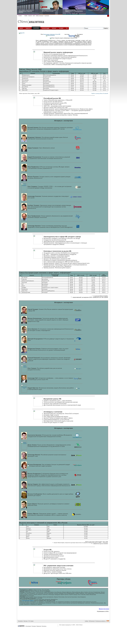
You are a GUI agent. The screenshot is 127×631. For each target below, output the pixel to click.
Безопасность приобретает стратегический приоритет (60, 57)
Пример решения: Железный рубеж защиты (57, 267)
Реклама (34, 626)
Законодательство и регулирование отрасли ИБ (58, 241)
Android (30, 15)
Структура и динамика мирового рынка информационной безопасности (65, 55)
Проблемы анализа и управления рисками (57, 256)
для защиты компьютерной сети (74, 263)
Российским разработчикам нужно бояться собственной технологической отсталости (48, 138)
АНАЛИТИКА (36, 28)
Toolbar (86, 621)
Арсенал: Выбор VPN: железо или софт (56, 107)
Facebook (46, 15)
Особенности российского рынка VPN (55, 103)
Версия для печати (104, 609)
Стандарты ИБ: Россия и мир (52, 104)
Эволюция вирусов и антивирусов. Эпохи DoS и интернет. (61, 413)
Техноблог (20, 621)
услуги (53, 554)
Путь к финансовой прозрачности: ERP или (61, 261)
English (20, 15)
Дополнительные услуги (51, 557)
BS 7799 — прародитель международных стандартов (60, 254)
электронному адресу (28, 600)
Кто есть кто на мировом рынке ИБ (54, 54)
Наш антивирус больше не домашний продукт (49, 464)
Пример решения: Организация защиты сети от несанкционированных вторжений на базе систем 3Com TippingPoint (65, 265)
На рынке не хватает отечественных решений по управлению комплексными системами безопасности (49, 157)
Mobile (25, 15)
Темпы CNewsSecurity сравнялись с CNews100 (58, 100)
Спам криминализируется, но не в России (56, 419)
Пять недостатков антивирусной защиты (56, 416)
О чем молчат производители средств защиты (58, 58)
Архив (31, 621)
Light (34, 15)
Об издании (28, 626)
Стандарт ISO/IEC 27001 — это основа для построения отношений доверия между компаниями (49, 187)
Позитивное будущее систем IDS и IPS (55, 257)
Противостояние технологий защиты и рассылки (58, 421)
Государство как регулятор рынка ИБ (55, 240)
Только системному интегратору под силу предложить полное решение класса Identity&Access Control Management (50, 226)
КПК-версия (92, 621)
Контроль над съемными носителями (55, 403)
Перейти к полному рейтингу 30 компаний (99, 93)
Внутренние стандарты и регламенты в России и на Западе (62, 238)
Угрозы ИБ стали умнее (51, 60)
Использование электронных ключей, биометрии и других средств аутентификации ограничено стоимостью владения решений (49, 359)
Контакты (44, 626)
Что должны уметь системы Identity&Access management (61, 253)
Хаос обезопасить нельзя (41, 148)
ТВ (66, 28)
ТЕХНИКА (61, 28)
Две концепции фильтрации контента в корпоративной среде (62, 405)
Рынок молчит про (53, 101)
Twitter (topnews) (40, 15)
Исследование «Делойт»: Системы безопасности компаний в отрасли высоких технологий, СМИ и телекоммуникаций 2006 (68, 63)
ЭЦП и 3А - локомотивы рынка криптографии (57, 106)
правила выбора (53, 572)
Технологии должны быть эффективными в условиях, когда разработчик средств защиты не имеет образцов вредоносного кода (48, 320)
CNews (80, 625)
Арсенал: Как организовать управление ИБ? (57, 259)
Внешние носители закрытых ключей (55, 570)
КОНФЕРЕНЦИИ (45, 28)
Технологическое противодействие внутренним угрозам (61, 402)
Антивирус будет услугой (51, 415)
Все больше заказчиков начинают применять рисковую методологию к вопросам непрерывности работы (50, 128)
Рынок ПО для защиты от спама (53, 422)
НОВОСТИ (28, 28)
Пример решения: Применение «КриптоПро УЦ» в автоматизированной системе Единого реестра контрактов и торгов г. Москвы (66, 114)
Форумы (26, 621)
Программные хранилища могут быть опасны (57, 569)
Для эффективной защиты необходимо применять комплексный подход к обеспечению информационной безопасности (49, 484)
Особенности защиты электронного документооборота (60, 260)
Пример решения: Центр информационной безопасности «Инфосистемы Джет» (68, 109)
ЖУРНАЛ (54, 28)
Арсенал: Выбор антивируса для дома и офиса (58, 418)
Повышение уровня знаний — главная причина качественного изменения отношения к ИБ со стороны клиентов (48, 514)
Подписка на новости (100, 621)
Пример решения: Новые (51, 263)
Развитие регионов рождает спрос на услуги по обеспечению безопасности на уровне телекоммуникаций (48, 349)
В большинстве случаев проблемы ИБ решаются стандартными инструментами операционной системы (50, 435)
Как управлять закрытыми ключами (54, 567)
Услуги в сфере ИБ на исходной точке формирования (60, 553)
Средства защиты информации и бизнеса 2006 (51, 34)
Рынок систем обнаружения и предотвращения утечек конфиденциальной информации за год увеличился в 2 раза (49, 445)
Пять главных (53, 61)
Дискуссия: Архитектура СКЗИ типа (57, 573)
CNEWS (21, 28)
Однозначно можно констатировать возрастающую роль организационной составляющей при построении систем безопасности (49, 207)
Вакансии (39, 626)
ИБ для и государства (54, 559)
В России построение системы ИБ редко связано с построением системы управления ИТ (48, 167)
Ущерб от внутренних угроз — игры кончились (58, 400)
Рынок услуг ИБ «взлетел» (52, 551)
